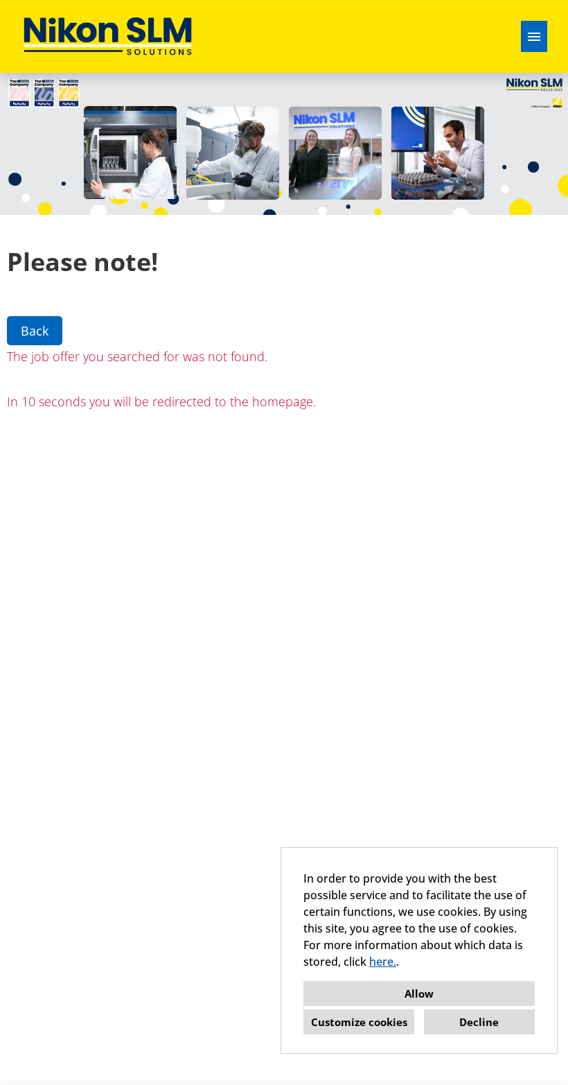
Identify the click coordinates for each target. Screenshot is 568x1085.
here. (382, 961)
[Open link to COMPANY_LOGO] (107, 36)
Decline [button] (479, 1022)
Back (34, 330)
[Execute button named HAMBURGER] (534, 36)
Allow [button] (419, 993)
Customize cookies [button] (359, 1022)
